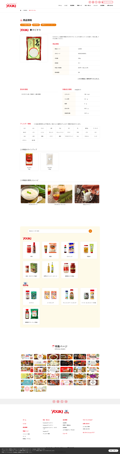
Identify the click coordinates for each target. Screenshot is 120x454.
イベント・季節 (26, 434)
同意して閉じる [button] (113, 450)
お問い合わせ (110, 5)
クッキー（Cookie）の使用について (17, 452)
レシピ (65, 5)
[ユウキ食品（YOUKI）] (10, 5)
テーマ (24, 436)
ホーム (60, 5)
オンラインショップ (88, 432)
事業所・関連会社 (67, 425)
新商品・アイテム (27, 438)
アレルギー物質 (46, 433)
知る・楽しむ (88, 5)
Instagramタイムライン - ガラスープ (50, 428)
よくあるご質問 (86, 426)
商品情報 (72, 5)
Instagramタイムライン (48, 425)
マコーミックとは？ (88, 420)
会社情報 (102, 5)
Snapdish (45, 431)
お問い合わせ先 (86, 429)
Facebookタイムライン (48, 422)
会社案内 (65, 422)
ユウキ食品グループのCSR (68, 429)
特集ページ (79, 5)
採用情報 (65, 427)
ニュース (95, 5)
